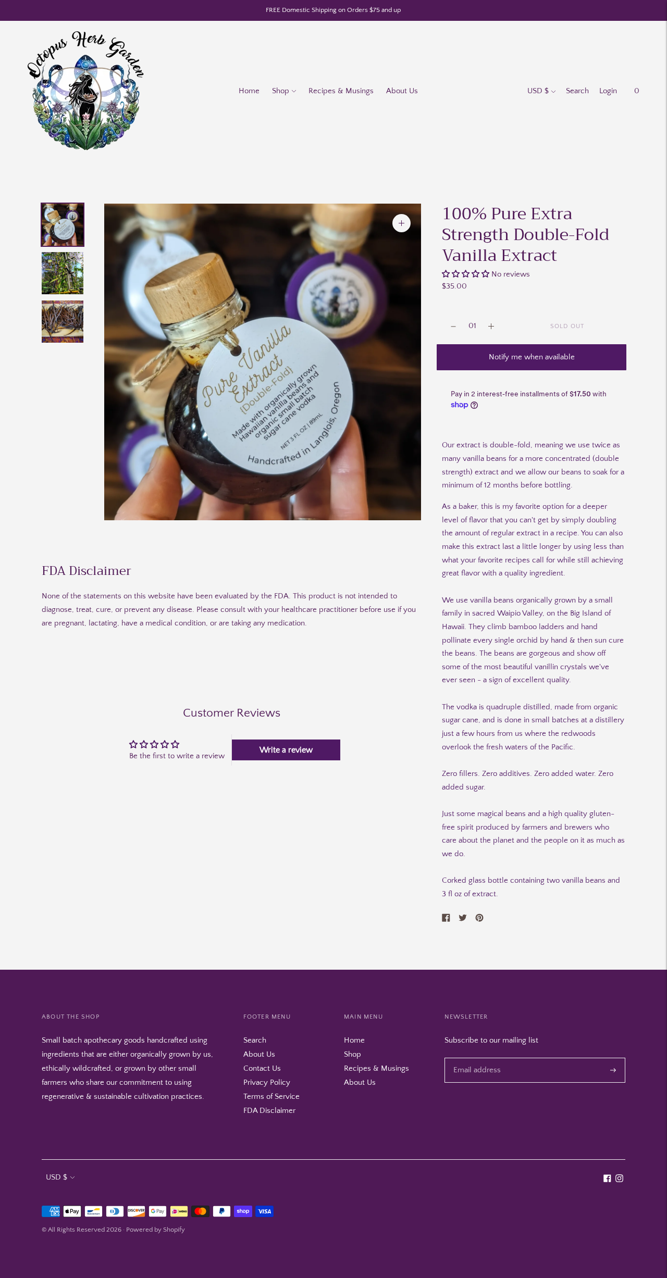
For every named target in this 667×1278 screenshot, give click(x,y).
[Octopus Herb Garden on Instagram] (619, 1179)
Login (608, 90)
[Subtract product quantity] (491, 326)
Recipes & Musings (341, 90)
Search (577, 90)
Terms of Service (271, 1096)
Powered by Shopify (155, 1229)
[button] (465, 274)
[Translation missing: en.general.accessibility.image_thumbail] (62, 225)
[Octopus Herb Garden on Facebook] (607, 1179)
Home (249, 90)
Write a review (286, 750)
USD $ (538, 90)
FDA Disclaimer (269, 1110)
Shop (280, 90)
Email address (475, 1057)
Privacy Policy (266, 1082)
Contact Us (262, 1068)
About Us (402, 90)
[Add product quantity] (453, 326)
